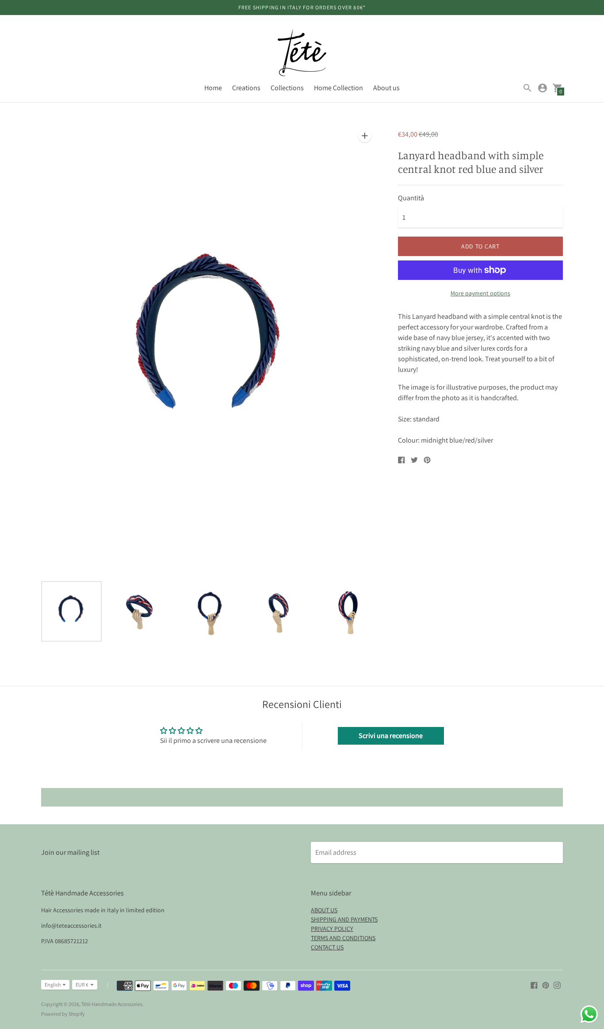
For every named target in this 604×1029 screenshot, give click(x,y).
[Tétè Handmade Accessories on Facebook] (534, 984)
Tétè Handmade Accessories (111, 1004)
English (53, 984)
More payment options (480, 293)
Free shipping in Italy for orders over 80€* (302, 7)
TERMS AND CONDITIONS (343, 938)
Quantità (411, 198)
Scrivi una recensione (391, 735)
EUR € (82, 984)
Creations (246, 87)
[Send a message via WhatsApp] (589, 1014)
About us (386, 87)
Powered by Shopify (63, 1013)
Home (213, 87)
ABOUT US (324, 910)
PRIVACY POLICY (332, 929)
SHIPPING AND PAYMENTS (344, 919)
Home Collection (338, 87)
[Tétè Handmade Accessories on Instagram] (557, 984)
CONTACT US (327, 947)
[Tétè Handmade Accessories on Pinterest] (545, 984)
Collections (287, 87)
